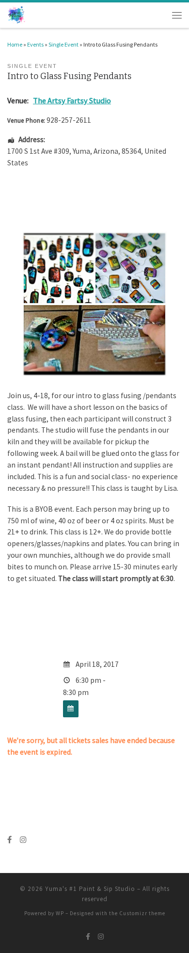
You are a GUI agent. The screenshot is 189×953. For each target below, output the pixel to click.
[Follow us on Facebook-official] (9, 840)
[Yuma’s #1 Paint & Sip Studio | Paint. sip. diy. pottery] (16, 14)
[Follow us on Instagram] (23, 840)
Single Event (63, 44)
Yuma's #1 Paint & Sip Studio (90, 889)
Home (14, 44)
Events (35, 44)
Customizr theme (142, 913)
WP (60, 913)
